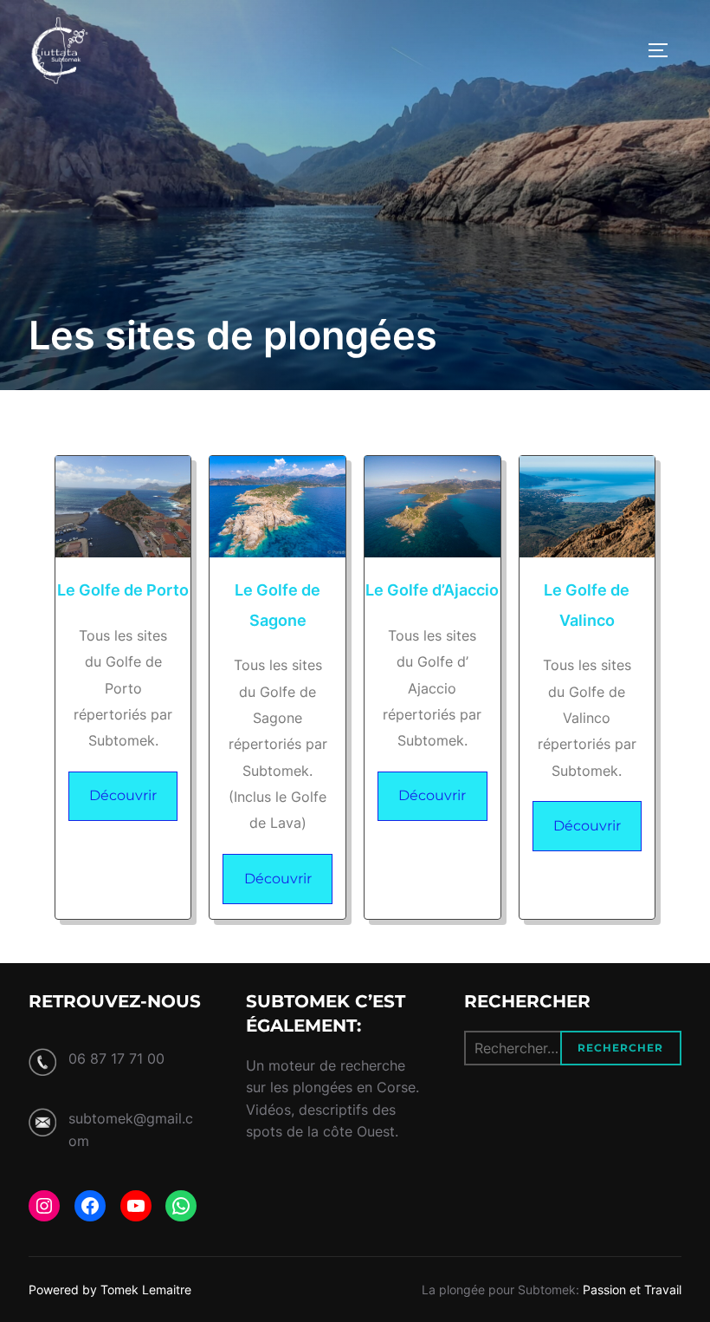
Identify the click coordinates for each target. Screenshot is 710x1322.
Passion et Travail (632, 1289)
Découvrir (123, 795)
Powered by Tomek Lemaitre (110, 1289)
